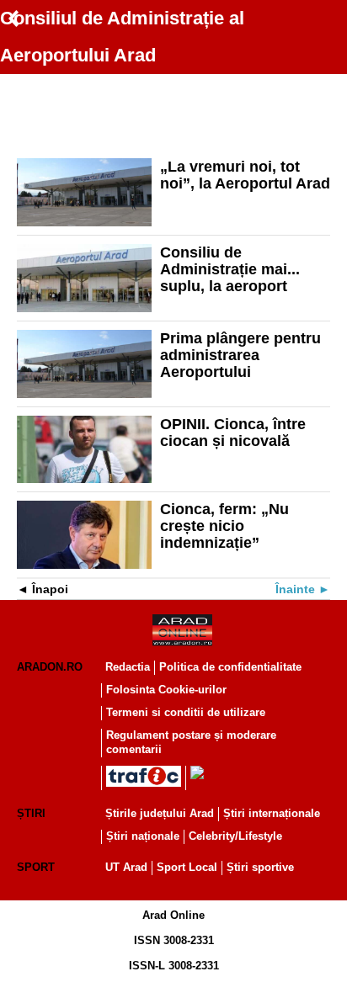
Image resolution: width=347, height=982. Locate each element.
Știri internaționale (271, 813)
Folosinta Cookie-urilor (166, 689)
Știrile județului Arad (159, 813)
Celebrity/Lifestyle (235, 836)
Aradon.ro (50, 667)
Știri (31, 813)
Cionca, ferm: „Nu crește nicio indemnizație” (224, 526)
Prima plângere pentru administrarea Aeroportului (240, 355)
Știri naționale (142, 836)
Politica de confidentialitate (230, 667)
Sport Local (187, 867)
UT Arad (126, 867)
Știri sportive (260, 867)
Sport (36, 867)
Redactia (127, 667)
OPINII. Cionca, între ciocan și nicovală (233, 432)
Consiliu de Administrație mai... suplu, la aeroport (230, 269)
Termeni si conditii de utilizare (185, 712)
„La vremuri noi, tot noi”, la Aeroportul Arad (245, 175)
